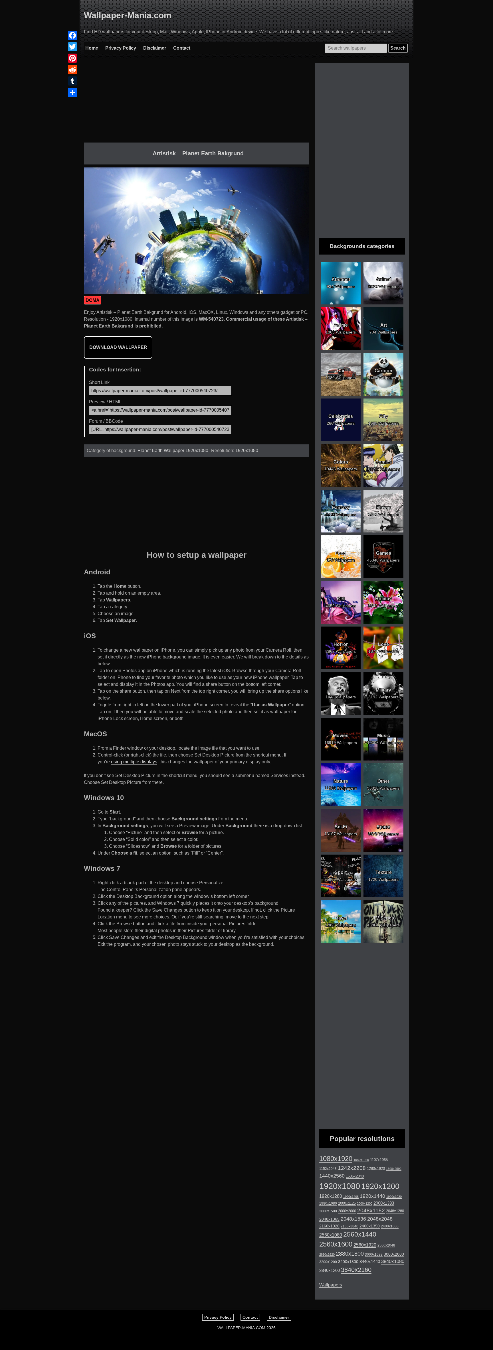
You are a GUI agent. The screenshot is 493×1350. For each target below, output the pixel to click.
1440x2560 (332, 1176)
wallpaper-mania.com (241, 1327)
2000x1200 (364, 1203)
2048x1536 (353, 1219)
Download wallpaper (118, 347)
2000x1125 (347, 1203)
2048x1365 (329, 1219)
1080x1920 (335, 1158)
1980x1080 (328, 1203)
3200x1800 (348, 1261)
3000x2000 (394, 1254)
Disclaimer (154, 48)
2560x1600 (335, 1244)
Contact (181, 48)
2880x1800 (350, 1254)
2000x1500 (328, 1211)
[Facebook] (72, 35)
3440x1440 (369, 1261)
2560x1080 (330, 1235)
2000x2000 (347, 1211)
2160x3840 (349, 1226)
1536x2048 (355, 1176)
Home (91, 48)
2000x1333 (383, 1203)
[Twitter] (72, 46)
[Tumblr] (72, 81)
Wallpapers (330, 1284)
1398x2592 (393, 1168)
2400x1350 (369, 1226)
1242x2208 (352, 1168)
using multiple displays (134, 761)
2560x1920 (364, 1245)
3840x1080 (392, 1261)
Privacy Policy (120, 48)
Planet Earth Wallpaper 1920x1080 (173, 450)
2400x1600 (390, 1226)
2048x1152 (371, 1210)
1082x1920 (361, 1160)
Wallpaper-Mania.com (127, 15)
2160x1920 (329, 1226)
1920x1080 (246, 450)
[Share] (72, 92)
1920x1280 (330, 1196)
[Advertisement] (196, 103)
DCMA (93, 300)
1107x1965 (379, 1160)
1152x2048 (328, 1169)
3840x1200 (329, 1270)
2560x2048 (386, 1245)
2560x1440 (359, 1234)
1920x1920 (394, 1196)
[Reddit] (72, 69)
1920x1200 (380, 1186)
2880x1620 (327, 1254)
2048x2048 (380, 1219)
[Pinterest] (72, 58)
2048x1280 (395, 1211)
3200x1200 (328, 1262)
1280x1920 (376, 1168)
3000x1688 (374, 1255)
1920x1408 (351, 1196)
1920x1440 (372, 1196)
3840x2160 (356, 1269)
